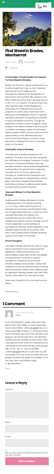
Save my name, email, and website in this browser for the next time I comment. (26, 454)
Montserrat (14, 292)
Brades (7, 292)
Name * (8, 422)
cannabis (15, 103)
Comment (9, 389)
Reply (7, 368)
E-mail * (8, 436)
